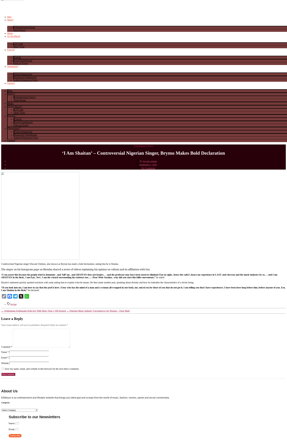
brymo (13, 304)
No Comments (148, 168)
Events (10, 49)
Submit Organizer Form (25, 80)
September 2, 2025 (148, 164)
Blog (9, 16)
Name (5, 352)
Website (5, 363)
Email (5, 357)
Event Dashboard (23, 60)
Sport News (19, 30)
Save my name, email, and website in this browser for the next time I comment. (42, 369)
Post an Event (20, 63)
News (10, 19)
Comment (6, 347)
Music (10, 33)
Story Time (19, 47)
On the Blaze (13, 36)
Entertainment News (24, 27)
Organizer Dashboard (25, 77)
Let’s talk (18, 44)
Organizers (12, 66)
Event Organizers (23, 74)
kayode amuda (150, 161)
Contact (11, 83)
